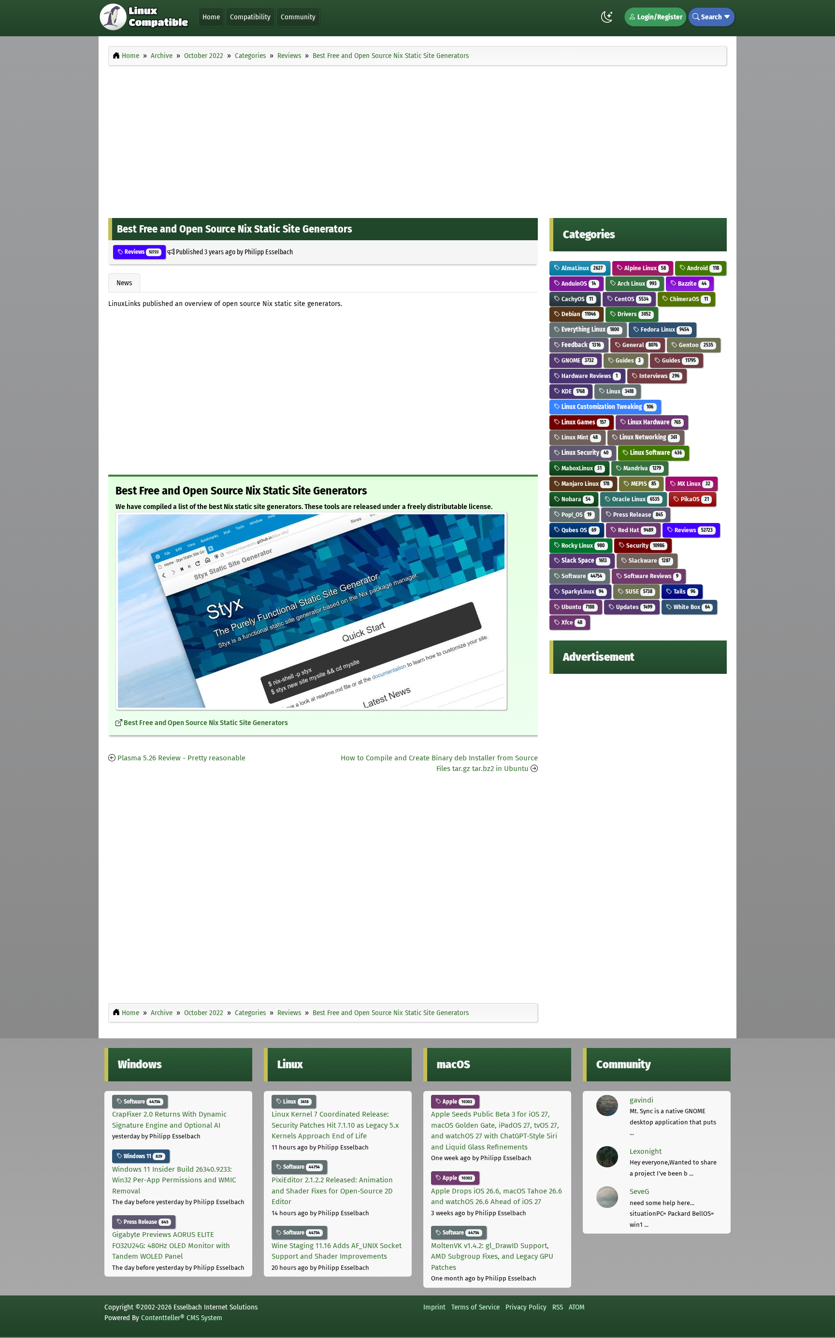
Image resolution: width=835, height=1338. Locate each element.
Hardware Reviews (589, 375)
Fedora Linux (664, 329)
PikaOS (693, 499)
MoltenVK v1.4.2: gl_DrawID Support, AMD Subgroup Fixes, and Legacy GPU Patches (492, 1256)
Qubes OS (578, 530)
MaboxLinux (581, 468)
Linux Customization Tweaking (606, 406)
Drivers (633, 314)
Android (702, 268)
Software (581, 576)
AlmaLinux (581, 268)
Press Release (637, 514)
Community (298, 17)
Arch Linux (636, 283)
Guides (627, 360)
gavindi (641, 1100)
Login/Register (659, 17)
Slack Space (583, 560)
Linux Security (584, 452)
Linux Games (583, 422)
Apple (456, 1101)
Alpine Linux (644, 268)
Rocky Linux (582, 545)
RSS (557, 1307)
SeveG (639, 1191)
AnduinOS (578, 283)
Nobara (575, 499)
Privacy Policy (526, 1307)
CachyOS (576, 299)
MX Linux (693, 483)
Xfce (571, 622)
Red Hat (635, 530)
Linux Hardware (653, 422)
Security (644, 545)
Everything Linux (589, 329)
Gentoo (695, 345)
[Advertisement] (417, 139)
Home (211, 17)
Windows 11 (142, 1156)
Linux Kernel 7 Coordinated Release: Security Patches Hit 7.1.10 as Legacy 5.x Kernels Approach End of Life (335, 1125)
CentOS (630, 299)
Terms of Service (475, 1307)
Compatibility (250, 17)
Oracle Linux (635, 499)
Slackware (648, 560)
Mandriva (641, 468)
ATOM (577, 1307)
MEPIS (643, 483)
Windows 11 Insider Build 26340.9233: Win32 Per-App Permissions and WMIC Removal (174, 1180)
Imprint (434, 1307)
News (124, 282)
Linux (619, 391)
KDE (572, 391)
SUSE (638, 591)
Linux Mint (579, 437)
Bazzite (691, 283)
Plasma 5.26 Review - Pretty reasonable (181, 758)
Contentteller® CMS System (181, 1317)
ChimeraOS (687, 299)
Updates (633, 607)
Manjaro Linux (584, 483)
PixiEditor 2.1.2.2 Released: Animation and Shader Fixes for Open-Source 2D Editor (332, 1191)
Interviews (658, 375)
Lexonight (646, 1151)
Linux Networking (647, 437)
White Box (690, 607)
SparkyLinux (582, 591)
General (639, 345)
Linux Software (655, 452)
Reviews (140, 251)
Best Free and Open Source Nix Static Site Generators (206, 723)
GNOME (577, 360)
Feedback (580, 345)
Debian (578, 314)
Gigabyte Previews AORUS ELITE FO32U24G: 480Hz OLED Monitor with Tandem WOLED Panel (171, 1245)
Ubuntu (577, 607)
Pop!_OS (575, 514)
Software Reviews (650, 576)
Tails (683, 591)
